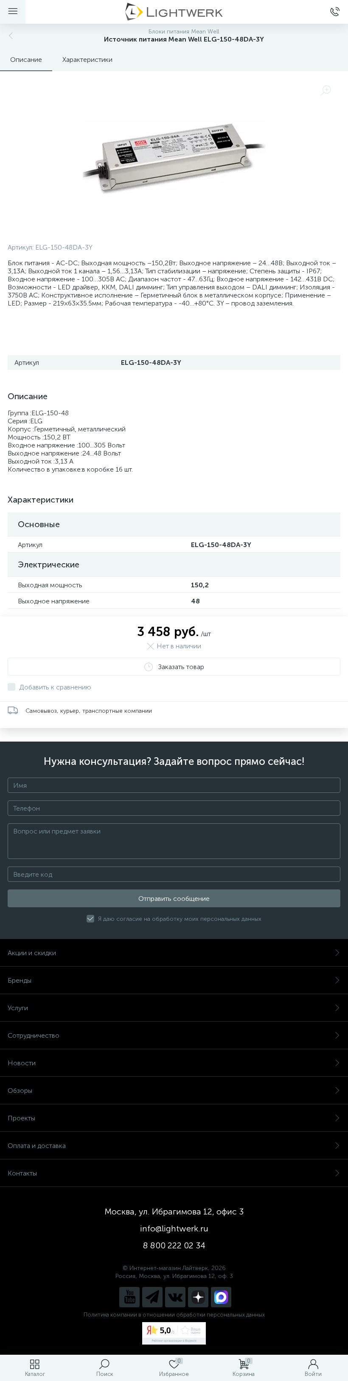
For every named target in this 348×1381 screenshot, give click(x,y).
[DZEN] (198, 1297)
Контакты (22, 1173)
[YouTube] (129, 1297)
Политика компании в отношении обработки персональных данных (174, 1315)
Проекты (21, 1118)
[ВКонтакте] (175, 1297)
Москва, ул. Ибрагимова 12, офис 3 (174, 1211)
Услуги (18, 1008)
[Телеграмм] (152, 1297)
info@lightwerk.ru (174, 1228)
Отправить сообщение (174, 899)
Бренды (19, 980)
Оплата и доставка (37, 1146)
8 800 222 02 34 (174, 1245)
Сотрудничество (33, 1035)
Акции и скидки (32, 953)
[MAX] (221, 1297)
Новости (22, 1063)
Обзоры (20, 1090)
